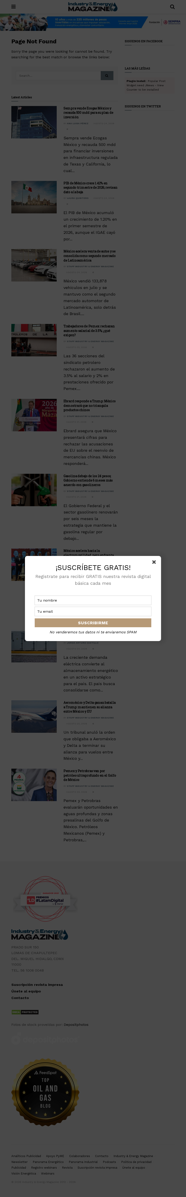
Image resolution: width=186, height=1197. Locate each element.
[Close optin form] (155, 563)
